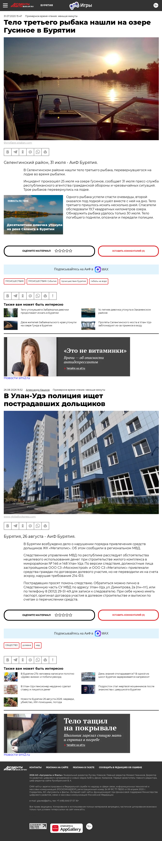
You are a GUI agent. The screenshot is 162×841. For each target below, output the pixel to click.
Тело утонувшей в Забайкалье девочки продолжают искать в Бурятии (45, 311)
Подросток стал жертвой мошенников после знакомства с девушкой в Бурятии (126, 688)
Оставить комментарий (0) (128, 251)
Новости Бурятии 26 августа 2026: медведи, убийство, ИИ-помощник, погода (47, 700)
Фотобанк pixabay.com (18, 142)
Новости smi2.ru (17, 378)
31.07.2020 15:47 (13, 16)
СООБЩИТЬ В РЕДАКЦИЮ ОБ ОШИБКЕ (120, 767)
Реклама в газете (83, 767)
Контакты (35, 767)
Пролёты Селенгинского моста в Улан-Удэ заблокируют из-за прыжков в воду (124, 324)
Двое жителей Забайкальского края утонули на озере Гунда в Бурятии (48, 324)
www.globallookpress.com (20, 516)
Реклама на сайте (57, 767)
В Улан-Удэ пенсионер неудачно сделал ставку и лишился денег (46, 688)
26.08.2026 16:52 (13, 389)
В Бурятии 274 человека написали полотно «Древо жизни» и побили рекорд (47, 675)
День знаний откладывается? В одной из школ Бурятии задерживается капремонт (124, 675)
